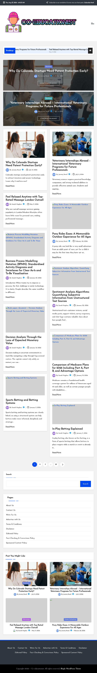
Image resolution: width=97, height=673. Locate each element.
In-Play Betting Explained (67, 429)
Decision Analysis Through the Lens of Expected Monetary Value (23, 340)
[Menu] (92, 23)
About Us (10, 505)
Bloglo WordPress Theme (71, 669)
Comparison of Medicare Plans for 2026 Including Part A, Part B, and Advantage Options (70, 368)
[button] (48, 83)
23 (56, 464)
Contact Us (10, 510)
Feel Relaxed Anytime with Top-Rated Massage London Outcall (60, 49)
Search (8, 474)
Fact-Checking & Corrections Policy (20, 538)
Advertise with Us (13, 520)
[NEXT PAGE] (62, 464)
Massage (26, 619)
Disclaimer (10, 529)
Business (48, 66)
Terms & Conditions (14, 524)
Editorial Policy (12, 534)
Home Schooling (70, 619)
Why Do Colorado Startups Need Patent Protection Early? (48, 71)
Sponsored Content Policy (16, 543)
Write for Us (11, 515)
